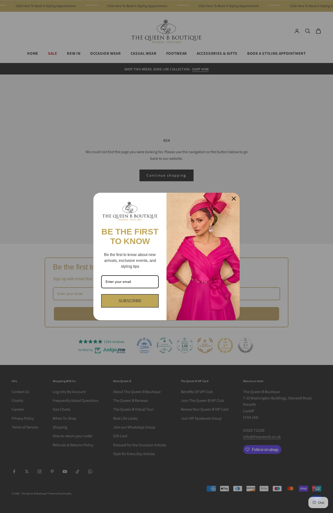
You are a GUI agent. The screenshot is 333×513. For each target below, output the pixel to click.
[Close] (234, 198)
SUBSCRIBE (130, 301)
